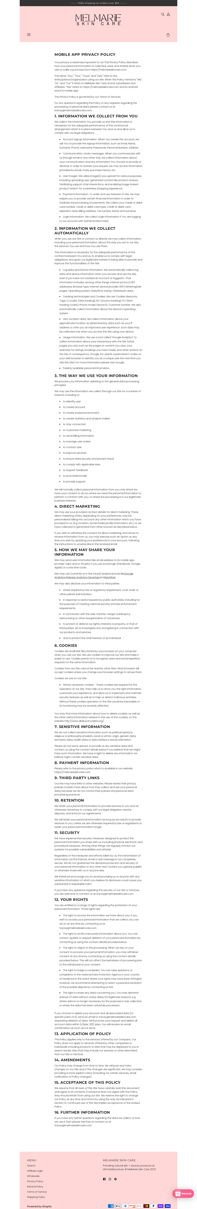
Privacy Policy (35, 1181)
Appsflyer (110, 577)
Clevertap (93, 577)
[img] (163, 14)
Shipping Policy (36, 1197)
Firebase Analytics (76, 577)
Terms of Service (37, 1192)
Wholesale (33, 1176)
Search (31, 1165)
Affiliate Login (35, 1171)
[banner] (98, 20)
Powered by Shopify (39, 1206)
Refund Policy (35, 1186)
